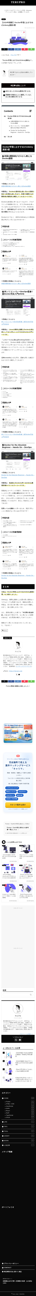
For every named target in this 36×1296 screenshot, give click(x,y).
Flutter (19, 1101)
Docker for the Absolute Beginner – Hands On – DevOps (20, 131)
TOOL (3, 19)
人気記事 (18, 1145)
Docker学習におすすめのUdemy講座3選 (19, 117)
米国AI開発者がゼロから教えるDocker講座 (20, 122)
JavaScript (19, 1106)
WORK (18, 1140)
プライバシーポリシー (11, 1263)
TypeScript (19, 1115)
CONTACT (7, 1267)
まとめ (10, 136)
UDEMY (18, 1136)
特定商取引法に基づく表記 (13, 1271)
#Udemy (5, 630)
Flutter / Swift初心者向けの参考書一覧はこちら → (18, 828)
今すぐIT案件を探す (18, 805)
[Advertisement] (18, 928)
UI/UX (19, 1117)
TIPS (18, 1126)
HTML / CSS (19, 1104)
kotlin (19, 1108)
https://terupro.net (15, 671)
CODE (19, 1098)
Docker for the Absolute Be (10, 575)
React (19, 1110)
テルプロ (14, 55)
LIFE (18, 1122)
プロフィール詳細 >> (26, 1034)
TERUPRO (18, 2)
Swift (19, 1113)
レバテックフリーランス (23, 666)
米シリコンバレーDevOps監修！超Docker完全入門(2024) (20, 127)
